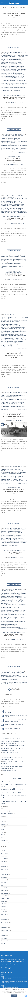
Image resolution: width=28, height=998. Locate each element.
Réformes (16, 338)
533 (25, 317)
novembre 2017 (4, 869)
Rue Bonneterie (12, 83)
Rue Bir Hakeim (5, 83)
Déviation (9, 70)
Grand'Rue (19, 400)
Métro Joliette (11, 207)
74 (24, 55)
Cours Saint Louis (15, 536)
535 (27, 317)
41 (11, 55)
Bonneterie (6, 395)
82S (11, 135)
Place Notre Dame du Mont (16, 79)
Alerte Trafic (11, 11)
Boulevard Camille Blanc (9, 62)
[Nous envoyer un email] (9, 968)
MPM (14, 76)
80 (12, 198)
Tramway (24, 52)
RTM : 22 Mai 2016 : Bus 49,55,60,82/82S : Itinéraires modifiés (14, 415)
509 (15, 317)
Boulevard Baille (7, 532)
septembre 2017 (5, 874)
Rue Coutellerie (20, 542)
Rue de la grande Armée (9, 621)
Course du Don (19, 398)
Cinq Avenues (12, 535)
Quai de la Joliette (8, 682)
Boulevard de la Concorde (12, 600)
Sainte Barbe (15, 151)
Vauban (13, 346)
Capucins (13, 323)
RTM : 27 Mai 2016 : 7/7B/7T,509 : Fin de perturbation (12, 762)
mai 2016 (3, 909)
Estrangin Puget (14, 70)
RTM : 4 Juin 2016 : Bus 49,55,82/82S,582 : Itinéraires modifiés (14, 355)
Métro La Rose (16, 331)
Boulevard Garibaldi (8, 534)
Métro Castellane (9, 74)
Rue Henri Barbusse (18, 86)
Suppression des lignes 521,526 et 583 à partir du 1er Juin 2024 (15, 711)
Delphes (5, 70)
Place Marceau (7, 79)
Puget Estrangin (11, 338)
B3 (5, 320)
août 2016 (3, 901)
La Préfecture (21, 205)
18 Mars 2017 (3, 135)
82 (26, 55)
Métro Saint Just (8, 332)
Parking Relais (7, 337)
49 (15, 55)
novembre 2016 (4, 893)
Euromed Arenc (20, 70)
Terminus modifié (7, 88)
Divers (2, 821)
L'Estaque (6, 328)
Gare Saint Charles (10, 142)
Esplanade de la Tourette (10, 141)
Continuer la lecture (14, 47)
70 (22, 55)
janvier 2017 (4, 890)
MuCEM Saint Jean (18, 76)
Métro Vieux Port (7, 403)
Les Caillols (23, 328)
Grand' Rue (8, 72)
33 (10, 317)
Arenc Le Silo (5, 56)
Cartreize (3, 819)
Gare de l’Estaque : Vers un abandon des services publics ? (16, 716)
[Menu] (2, 2)
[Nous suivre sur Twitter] (7, 968)
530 (23, 317)
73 (17, 529)
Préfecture (6, 338)
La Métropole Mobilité (15, 738)
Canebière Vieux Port (8, 202)
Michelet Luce (11, 613)
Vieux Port (17, 346)
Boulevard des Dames (12, 138)
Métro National (15, 74)
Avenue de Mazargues (9, 597)
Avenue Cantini (10, 594)
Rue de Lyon (14, 84)
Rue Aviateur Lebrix (17, 81)
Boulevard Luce (15, 65)
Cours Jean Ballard (8, 204)
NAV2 (6, 335)
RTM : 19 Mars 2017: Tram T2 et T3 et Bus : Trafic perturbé (14, 14)
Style (2, 837)
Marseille (10, 73)
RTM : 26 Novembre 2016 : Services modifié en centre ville (14, 159)
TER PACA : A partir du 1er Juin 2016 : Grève (13, 745)
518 (17, 317)
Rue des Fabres (8, 149)
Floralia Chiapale (7, 606)
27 (2, 779)
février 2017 (4, 887)
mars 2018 (3, 864)
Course (15, 398)
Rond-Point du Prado (17, 339)
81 (25, 55)
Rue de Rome (8, 209)
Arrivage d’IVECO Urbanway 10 (12, 728)
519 (18, 317)
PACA (2, 798)
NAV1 (4, 335)
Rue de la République (8, 84)
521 (20, 317)
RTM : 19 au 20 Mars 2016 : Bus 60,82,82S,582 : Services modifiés (14, 635)
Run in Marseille (19, 87)
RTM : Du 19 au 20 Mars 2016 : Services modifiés (14, 553)
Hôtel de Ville (4, 402)
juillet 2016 (3, 903)
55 (17, 55)
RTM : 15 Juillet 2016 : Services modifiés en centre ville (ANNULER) (14, 274)
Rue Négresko (6, 87)
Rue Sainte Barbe (12, 87)
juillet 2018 (3, 861)
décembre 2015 (4, 922)
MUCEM (17, 334)
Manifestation (6, 73)
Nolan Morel (4, 738)
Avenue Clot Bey (16, 58)
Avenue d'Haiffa (7, 596)
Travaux (3, 803)
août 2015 (3, 933)
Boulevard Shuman (8, 67)
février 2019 (4, 858)
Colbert (20, 323)
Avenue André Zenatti (19, 593)
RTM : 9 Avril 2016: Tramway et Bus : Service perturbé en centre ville (14, 490)
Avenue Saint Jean (10, 60)
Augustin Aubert (11, 593)
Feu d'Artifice (10, 327)
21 (4, 55)
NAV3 (9, 335)
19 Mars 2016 (5, 590)
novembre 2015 (4, 925)
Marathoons (13, 144)
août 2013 (3, 943)
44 (12, 55)
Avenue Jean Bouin (17, 59)
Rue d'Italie (6, 341)
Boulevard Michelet (8, 66)
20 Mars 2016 (8, 672)
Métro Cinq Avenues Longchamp (11, 610)
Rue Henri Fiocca (15, 543)
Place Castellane (14, 541)
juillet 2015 (3, 935)
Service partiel (20, 344)
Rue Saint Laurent (22, 149)
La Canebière (12, 205)
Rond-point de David (9, 339)
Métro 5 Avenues (16, 73)
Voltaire (18, 627)
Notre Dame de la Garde (19, 145)
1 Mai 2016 (6, 197)
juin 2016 (3, 906)
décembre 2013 (4, 940)
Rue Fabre (12, 86)
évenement (19, 676)
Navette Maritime (13, 335)
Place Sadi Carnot (8, 477)
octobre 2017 (4, 872)
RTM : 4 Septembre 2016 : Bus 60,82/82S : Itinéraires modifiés (14, 219)
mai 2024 (3, 850)
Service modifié (20, 211)
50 (10, 529)
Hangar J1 (10, 538)
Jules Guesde (12, 402)
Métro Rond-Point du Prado (14, 611)
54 (16, 55)
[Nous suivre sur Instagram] (5, 968)
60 (19, 55)
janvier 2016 (4, 919)
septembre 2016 (5, 898)
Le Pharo (18, 328)
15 (3, 317)
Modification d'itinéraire (8, 76)
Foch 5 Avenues (21, 399)
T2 (5, 212)
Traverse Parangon (16, 90)
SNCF (22, 798)
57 (18, 55)
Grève (2, 786)
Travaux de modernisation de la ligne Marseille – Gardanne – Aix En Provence (16, 720)
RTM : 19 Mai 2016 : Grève (9, 770)
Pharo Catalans (13, 337)
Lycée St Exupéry (23, 786)
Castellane (9, 69)
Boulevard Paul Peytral (10, 201)
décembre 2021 (4, 853)
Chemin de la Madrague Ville (16, 69)
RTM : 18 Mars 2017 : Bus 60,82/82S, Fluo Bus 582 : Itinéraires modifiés (14, 98)
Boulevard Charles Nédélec (17, 200)
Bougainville (8, 320)
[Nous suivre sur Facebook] (2, 968)
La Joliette (17, 205)
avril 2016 (3, 911)
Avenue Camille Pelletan (8, 58)
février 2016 (4, 917)
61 (20, 55)
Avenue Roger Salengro (17, 599)
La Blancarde (7, 205)
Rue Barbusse (22, 682)
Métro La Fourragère (10, 331)
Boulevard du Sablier (8, 65)
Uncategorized (4, 842)
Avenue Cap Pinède (17, 594)
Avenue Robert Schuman (9, 137)
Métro (14, 272)
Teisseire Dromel (10, 625)
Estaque (17, 325)
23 (7, 55)
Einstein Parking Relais (11, 325)
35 (10, 55)
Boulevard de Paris (8, 470)
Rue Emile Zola (6, 622)
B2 (4, 320)
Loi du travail (5, 539)
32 (9, 55)
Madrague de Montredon (12, 330)
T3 (6, 212)
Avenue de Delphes (14, 596)
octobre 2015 (4, 927)
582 (7, 135)
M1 (5, 330)
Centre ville (18, 202)
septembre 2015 (5, 930)
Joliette (12, 72)
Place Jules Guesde (19, 337)
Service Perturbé (9, 685)
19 (5, 317)
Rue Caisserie (17, 83)
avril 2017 (3, 882)
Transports (11, 90)
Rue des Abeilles (20, 84)
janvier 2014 (4, 938)
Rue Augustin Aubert (9, 81)
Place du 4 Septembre (16, 77)
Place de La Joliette (8, 77)
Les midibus (4, 824)
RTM (21, 52)
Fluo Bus (23, 141)
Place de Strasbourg (10, 476)
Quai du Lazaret (8, 80)
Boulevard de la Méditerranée (10, 63)
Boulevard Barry (17, 60)
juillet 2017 (3, 880)
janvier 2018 (4, 866)
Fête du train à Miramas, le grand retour (14, 724)
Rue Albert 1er (10, 148)
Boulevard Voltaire (16, 67)
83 (17, 198)
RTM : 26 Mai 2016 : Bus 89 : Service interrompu (14, 752)
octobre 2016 (4, 895)
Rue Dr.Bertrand (7, 86)
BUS (19, 52)
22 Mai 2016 (3, 467)
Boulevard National (16, 66)
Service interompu (13, 211)
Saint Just (7, 211)
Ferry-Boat (6, 327)
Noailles (18, 335)
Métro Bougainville (18, 608)
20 (3, 55)
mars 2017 (3, 885)
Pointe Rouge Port (12, 615)
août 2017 (3, 877)
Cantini (5, 69)
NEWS (2, 832)
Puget (17, 615)
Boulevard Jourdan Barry (9, 601)
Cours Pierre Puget (8, 536)
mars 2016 (3, 914)
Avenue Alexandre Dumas (13, 56)
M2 (6, 330)
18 (4, 53)
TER (3, 801)
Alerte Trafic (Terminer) (14, 52)
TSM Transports (19, 19)
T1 (5, 345)
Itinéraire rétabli (8, 786)
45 (12, 317)
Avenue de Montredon (10, 59)
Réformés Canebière (15, 80)
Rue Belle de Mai (16, 620)
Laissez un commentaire (22, 91)
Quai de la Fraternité (8, 208)
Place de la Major (15, 146)
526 (22, 317)
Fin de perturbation (18, 784)
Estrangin (20, 604)
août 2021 (3, 856)
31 (8, 55)
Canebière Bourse (9, 139)
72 (23, 55)
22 (5, 55)
